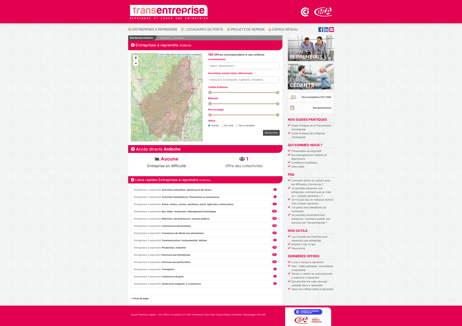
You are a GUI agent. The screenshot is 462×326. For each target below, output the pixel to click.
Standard (165, 37)
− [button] (136, 63)
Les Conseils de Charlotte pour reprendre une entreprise (309, 238)
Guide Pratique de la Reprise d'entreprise (308, 135)
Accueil (134, 314)
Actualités (236, 314)
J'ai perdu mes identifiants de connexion (308, 209)
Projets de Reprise (247, 29)
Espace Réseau (284, 29)
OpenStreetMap (184, 54)
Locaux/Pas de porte (204, 29)
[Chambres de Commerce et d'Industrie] (305, 11)
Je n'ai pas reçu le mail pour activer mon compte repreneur (312, 201)
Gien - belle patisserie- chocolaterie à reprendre (312, 268)
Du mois (228, 125)
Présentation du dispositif (306, 151)
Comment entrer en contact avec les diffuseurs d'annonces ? (310, 182)
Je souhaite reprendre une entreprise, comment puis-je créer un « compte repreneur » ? (311, 192)
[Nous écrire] (331, 30)
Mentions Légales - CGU (150, 314)
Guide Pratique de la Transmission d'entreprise (311, 127)
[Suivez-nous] (320, 30)
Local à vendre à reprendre (307, 262)
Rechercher (271, 132)
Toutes (215, 125)
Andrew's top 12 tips (303, 244)
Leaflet (162, 54)
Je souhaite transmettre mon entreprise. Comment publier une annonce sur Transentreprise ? (310, 218)
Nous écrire (298, 248)
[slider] (210, 92)
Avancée (179, 37)
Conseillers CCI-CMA (181, 314)
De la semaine (247, 125)
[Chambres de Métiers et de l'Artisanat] (323, 11)
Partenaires (198, 314)
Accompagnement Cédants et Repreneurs (309, 156)
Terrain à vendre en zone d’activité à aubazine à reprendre (311, 275)
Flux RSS (261, 314)
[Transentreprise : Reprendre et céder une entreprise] (169, 11)
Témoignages (249, 314)
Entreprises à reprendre (154, 29)
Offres (166, 314)
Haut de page (141, 298)
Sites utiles (297, 166)
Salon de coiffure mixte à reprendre (312, 289)
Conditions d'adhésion (304, 162)
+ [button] (136, 57)
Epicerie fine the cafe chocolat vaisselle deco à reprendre (309, 283)
